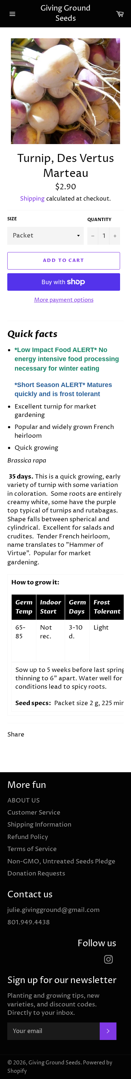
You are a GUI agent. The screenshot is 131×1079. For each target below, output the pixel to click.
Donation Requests (36, 873)
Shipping (32, 199)
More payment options (64, 300)
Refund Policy (27, 837)
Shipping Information (39, 824)
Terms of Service (32, 849)
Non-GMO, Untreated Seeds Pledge (61, 861)
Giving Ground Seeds (65, 14)
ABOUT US (23, 800)
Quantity (99, 220)
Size (12, 219)
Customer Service (33, 812)
